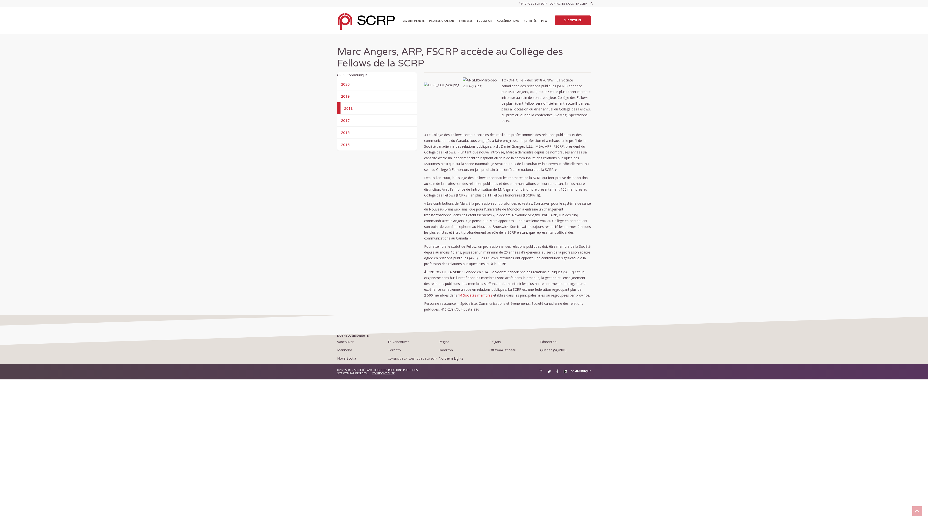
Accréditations (508, 20)
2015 (345, 144)
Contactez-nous (562, 3)
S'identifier (573, 20)
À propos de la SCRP (533, 3)
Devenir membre (413, 20)
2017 (345, 120)
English (581, 3)
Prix (544, 20)
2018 (348, 108)
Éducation (484, 20)
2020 (345, 84)
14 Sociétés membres (475, 295)
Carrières (465, 20)
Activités (530, 20)
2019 (345, 96)
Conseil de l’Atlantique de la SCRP (412, 358)
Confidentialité (383, 373)
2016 (345, 132)
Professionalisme (441, 20)
